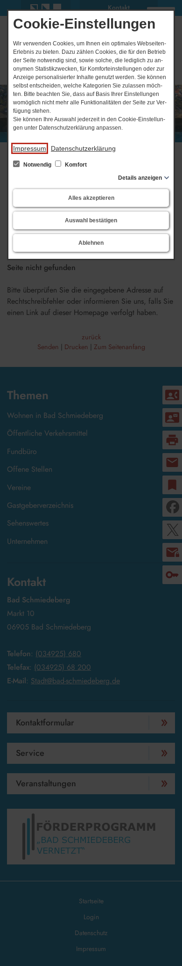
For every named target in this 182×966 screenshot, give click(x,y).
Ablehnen (91, 243)
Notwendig (37, 164)
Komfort (75, 164)
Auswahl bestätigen (91, 220)
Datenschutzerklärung (83, 148)
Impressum (29, 148)
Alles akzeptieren (91, 198)
